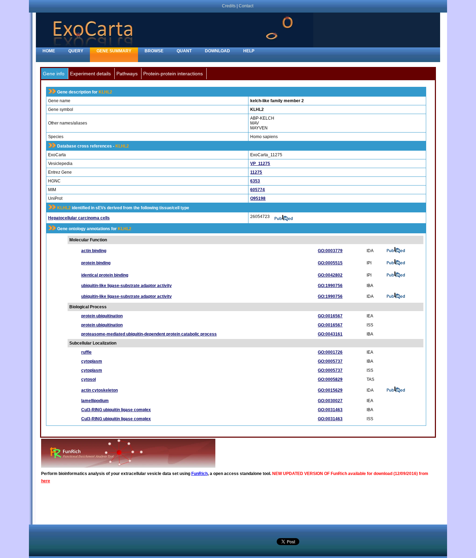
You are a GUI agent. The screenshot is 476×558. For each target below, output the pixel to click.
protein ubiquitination (102, 316)
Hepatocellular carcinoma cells (79, 218)
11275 (256, 172)
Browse (154, 50)
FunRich (199, 473)
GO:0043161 (330, 334)
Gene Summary (114, 50)
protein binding (95, 263)
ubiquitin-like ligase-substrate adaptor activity (126, 285)
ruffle (86, 352)
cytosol (88, 379)
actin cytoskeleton (99, 390)
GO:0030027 (330, 400)
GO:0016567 (330, 316)
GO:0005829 (330, 379)
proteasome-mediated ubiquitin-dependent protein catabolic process (149, 334)
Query (75, 50)
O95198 (258, 198)
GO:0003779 (330, 250)
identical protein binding (104, 275)
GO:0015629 (330, 390)
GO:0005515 (330, 263)
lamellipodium (95, 400)
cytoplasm (91, 361)
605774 (257, 189)
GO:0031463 (330, 409)
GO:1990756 (330, 285)
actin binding (93, 250)
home (49, 50)
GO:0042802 (330, 275)
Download (217, 50)
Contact (246, 5)
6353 (255, 181)
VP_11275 (260, 163)
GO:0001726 (330, 352)
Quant (184, 50)
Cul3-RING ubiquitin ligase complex (116, 409)
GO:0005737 (330, 361)
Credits (229, 5)
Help (248, 50)
